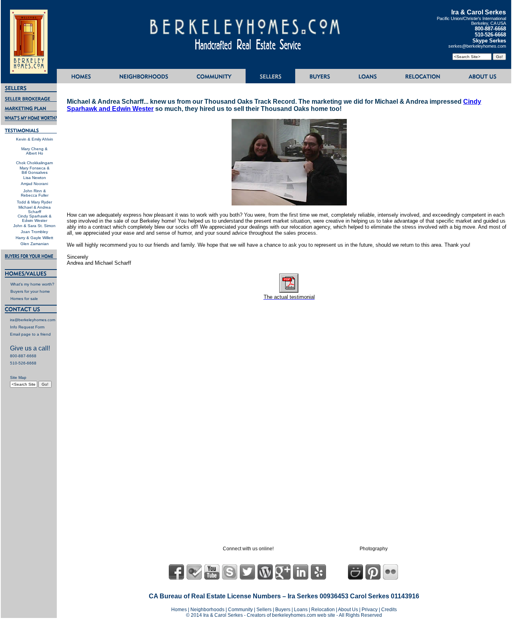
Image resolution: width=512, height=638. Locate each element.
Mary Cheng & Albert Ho (34, 151)
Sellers (264, 609)
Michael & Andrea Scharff (34, 209)
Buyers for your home (30, 291)
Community (240, 609)
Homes (179, 609)
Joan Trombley (34, 231)
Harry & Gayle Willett (34, 237)
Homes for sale (24, 298)
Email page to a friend (30, 334)
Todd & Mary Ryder (34, 202)
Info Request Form (27, 327)
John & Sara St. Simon (34, 225)
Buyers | (284, 609)
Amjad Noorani (34, 183)
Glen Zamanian (34, 244)
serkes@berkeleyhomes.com (477, 46)
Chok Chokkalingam (34, 163)
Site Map (18, 377)
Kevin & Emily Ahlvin (34, 139)
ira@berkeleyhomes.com (32, 320)
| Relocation (322, 609)
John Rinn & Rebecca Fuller (34, 193)
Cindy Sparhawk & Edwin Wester (35, 218)
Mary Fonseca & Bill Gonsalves (35, 170)
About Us (348, 609)
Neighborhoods (207, 609)
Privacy (370, 609)
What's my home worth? (32, 284)
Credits (389, 609)
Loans (301, 609)
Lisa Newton (34, 177)
